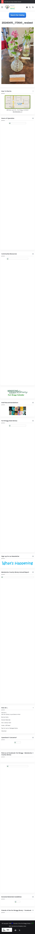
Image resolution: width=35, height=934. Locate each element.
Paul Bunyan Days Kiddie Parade (12, 1)
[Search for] (33, 8)
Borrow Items (4, 717)
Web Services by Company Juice (17, 926)
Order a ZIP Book (5, 725)
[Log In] (27, 8)
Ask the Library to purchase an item (10, 714)
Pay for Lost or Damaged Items (9, 728)
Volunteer (4, 731)
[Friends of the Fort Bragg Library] (10, 7)
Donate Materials (5, 720)
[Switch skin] (30, 8)
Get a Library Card (6, 722)
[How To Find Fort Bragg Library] (17, 108)
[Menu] (2, 8)
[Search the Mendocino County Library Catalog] (17, 15)
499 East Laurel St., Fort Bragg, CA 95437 (17, 110)
